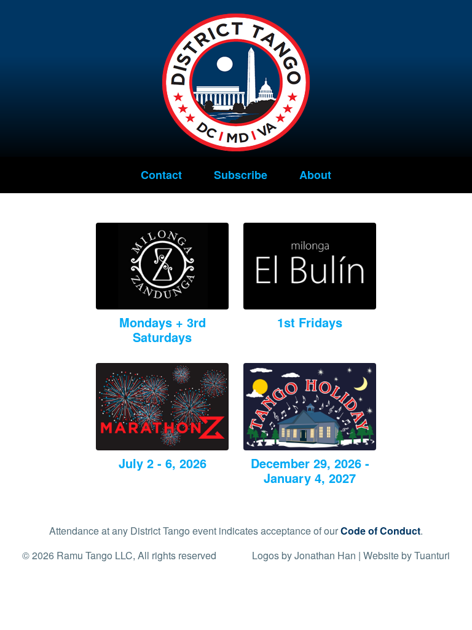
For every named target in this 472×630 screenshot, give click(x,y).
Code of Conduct (380, 531)
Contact (161, 175)
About (315, 175)
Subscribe (240, 175)
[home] (236, 77)
